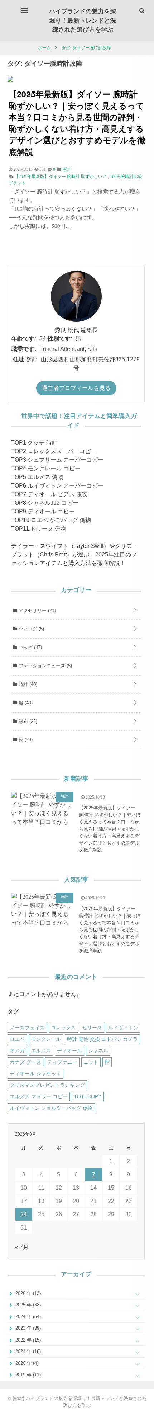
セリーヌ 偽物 (48, 529)
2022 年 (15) (27, 1340)
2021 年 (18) (27, 1351)
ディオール (69, 1050)
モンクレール (46, 1039)
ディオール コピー (51, 511)
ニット (90, 1062)
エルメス (41, 1050)
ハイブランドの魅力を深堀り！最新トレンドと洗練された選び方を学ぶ (82, 19)
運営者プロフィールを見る (76, 388)
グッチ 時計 (43, 443)
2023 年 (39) (27, 1328)
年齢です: (23, 338)
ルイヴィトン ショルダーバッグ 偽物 (51, 1108)
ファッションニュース (44, 665)
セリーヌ (92, 1027)
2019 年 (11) (27, 1374)
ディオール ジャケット (35, 1073)
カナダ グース (25, 1062)
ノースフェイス (27, 1027)
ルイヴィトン (123, 1027)
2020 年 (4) (26, 1363)
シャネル (98, 1050)
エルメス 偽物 (45, 477)
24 (23, 1214)
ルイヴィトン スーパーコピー (66, 486)
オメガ (17, 1050)
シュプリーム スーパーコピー (66, 460)
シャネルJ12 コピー (53, 503)
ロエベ (17, 1039)
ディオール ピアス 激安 (58, 494)
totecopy (87, 1096)
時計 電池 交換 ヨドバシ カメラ (102, 1039)
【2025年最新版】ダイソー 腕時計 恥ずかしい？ (60, 176)
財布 (27, 721)
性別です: (60, 338)
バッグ (29, 647)
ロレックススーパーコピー (62, 451)
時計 (27, 684)
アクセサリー (36, 610)
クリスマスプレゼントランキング (47, 1085)
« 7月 (22, 1247)
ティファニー (62, 1062)
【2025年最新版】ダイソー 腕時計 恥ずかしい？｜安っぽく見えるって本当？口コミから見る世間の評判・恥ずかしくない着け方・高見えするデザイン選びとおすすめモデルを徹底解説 (77, 123)
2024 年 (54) (27, 1316)
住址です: (25, 359)
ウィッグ (30, 628)
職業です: (23, 349)
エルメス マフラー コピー (39, 1096)
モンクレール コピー (54, 468)
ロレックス (63, 1027)
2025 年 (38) (27, 1304)
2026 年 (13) (27, 1293)
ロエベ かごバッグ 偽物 (61, 520)
